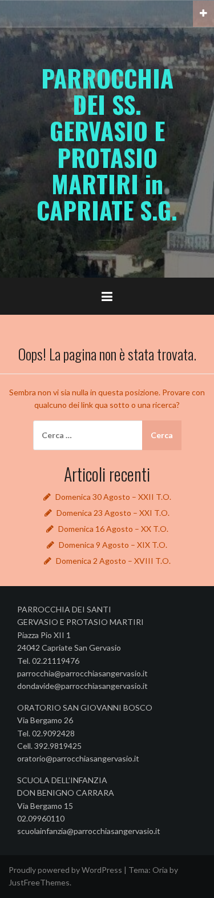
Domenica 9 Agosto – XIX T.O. (113, 545)
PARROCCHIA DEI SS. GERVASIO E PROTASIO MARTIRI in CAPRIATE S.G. (107, 143)
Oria (160, 870)
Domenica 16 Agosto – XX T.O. (113, 529)
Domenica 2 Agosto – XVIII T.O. (113, 561)
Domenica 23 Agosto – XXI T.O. (112, 513)
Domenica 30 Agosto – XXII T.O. (113, 497)
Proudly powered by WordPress (65, 870)
